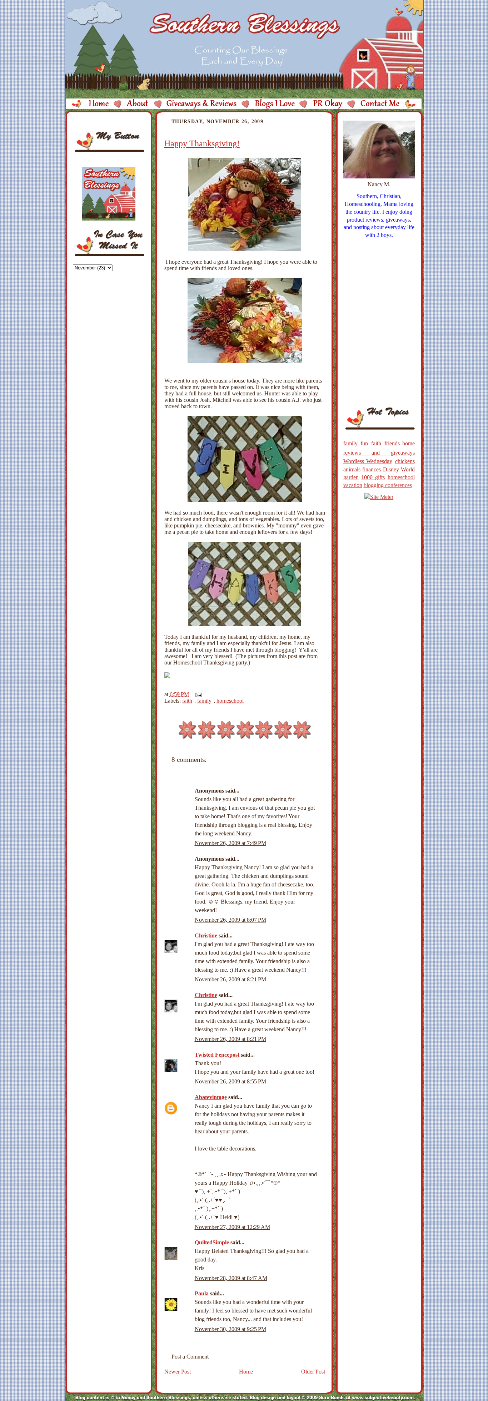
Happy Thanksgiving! (202, 143)
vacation (352, 485)
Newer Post (177, 1372)
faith (187, 701)
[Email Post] (197, 694)
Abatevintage (211, 1097)
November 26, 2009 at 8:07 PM (230, 920)
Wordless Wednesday (368, 461)
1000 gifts (373, 477)
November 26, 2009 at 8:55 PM (230, 1081)
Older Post (313, 1372)
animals (351, 469)
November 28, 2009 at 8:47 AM (231, 1278)
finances (371, 469)
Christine (206, 935)
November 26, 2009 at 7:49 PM (230, 843)
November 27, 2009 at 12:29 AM (232, 1227)
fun (364, 443)
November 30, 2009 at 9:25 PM (230, 1329)
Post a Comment (190, 1357)
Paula (202, 1293)
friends (392, 443)
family (204, 701)
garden (351, 477)
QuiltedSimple (212, 1242)
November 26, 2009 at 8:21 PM (230, 979)
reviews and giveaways (379, 453)
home (408, 443)
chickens (405, 461)
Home (246, 1372)
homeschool (230, 701)
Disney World (399, 469)
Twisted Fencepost (217, 1055)
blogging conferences (388, 485)
